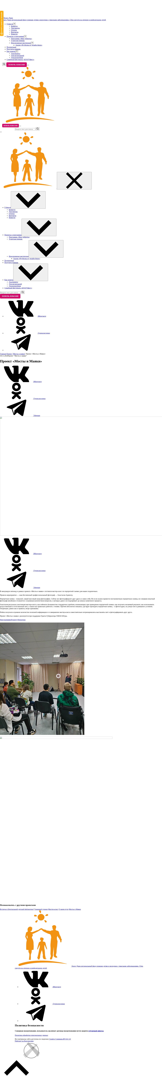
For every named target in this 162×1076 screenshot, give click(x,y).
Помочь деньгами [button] (16, 64)
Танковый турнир (41, 909)
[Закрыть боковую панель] (74, 180)
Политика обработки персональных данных (31, 1035)
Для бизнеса (15, 54)
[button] (14, 24)
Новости (14, 34)
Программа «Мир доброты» (21, 39)
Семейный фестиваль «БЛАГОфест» (20, 59)
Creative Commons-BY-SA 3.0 (60, 1039)
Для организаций (17, 56)
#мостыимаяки (5, 620)
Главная (3, 354)
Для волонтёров (17, 57)
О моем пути (63, 909)
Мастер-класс (53, 909)
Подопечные (11, 47)
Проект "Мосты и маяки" (15, 354)
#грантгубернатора (18, 620)
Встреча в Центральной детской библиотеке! (17, 909)
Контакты (14, 32)
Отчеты (14, 30)
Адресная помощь (18, 41)
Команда (14, 26)
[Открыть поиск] (4, 64)
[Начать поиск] (37, 128)
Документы (15, 28)
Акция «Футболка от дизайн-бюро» (28, 45)
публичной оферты (96, 1031)
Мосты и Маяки (75, 909)
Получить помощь (13, 49)
